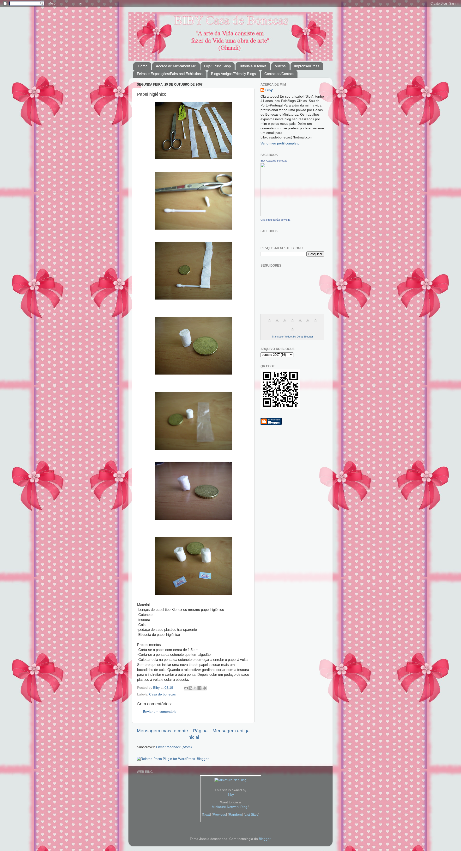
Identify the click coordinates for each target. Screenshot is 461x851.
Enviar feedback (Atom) (174, 747)
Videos (280, 66)
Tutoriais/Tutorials (253, 66)
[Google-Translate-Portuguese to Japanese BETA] (300, 323)
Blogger (264, 839)
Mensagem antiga (231, 730)
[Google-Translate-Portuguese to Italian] (292, 323)
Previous (219, 814)
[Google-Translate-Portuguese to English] (308, 323)
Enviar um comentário (159, 711)
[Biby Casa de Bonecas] (275, 215)
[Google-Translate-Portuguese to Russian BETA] (315, 323)
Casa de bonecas (162, 694)
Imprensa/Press (306, 66)
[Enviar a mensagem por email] (186, 688)
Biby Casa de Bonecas (274, 160)
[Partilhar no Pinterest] (204, 688)
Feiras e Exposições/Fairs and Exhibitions (170, 74)
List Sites (251, 814)
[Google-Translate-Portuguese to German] (285, 323)
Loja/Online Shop (217, 66)
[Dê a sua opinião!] (190, 688)
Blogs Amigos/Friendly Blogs (233, 74)
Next (206, 814)
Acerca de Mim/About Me (176, 66)
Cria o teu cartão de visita (275, 219)
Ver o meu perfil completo (280, 143)
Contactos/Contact (279, 74)
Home (142, 66)
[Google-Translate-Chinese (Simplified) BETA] (269, 323)
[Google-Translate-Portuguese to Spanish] (292, 332)
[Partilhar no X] (195, 688)
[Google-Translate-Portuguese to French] (277, 323)
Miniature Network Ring (229, 807)
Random (235, 814)
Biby (269, 90)
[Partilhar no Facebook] (199, 688)
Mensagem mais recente (162, 730)
